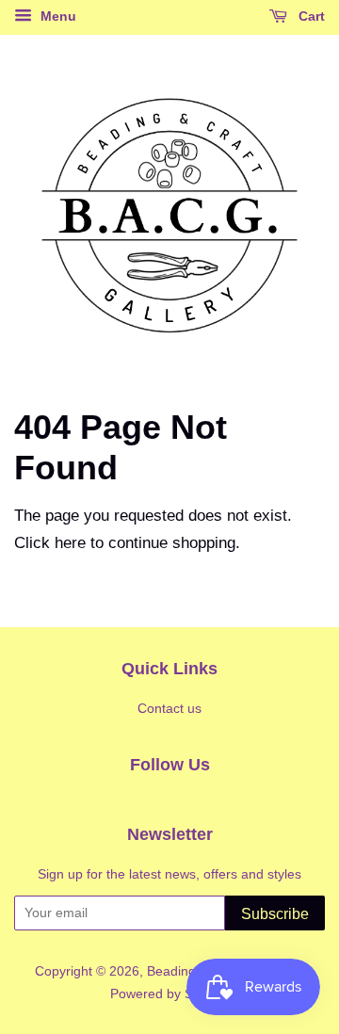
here (70, 543)
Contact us (169, 708)
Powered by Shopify (169, 993)
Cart (310, 16)
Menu (56, 16)
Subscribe (275, 914)
